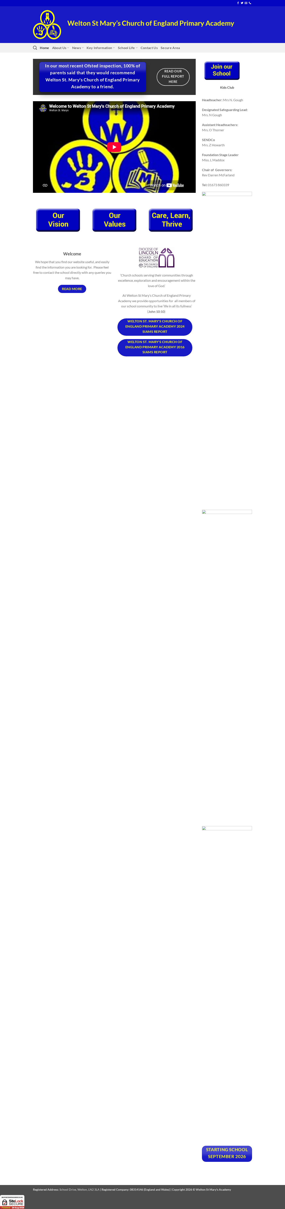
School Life (126, 48)
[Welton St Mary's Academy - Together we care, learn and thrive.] (47, 25)
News (76, 48)
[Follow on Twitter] (242, 3)
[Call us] (250, 3)
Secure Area (170, 48)
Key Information (99, 48)
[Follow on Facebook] (238, 3)
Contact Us (149, 48)
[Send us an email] (246, 3)
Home (44, 48)
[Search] (35, 47)
